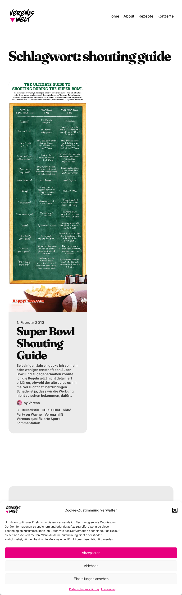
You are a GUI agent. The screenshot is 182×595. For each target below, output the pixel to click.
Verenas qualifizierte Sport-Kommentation (39, 421)
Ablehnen (91, 566)
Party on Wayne (29, 414)
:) (18, 410)
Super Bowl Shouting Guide (46, 343)
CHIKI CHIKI (51, 410)
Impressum (108, 589)
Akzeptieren (91, 553)
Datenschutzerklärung (84, 589)
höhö (67, 410)
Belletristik (30, 410)
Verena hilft (54, 414)
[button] (175, 510)
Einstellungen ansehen (91, 579)
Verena (34, 403)
